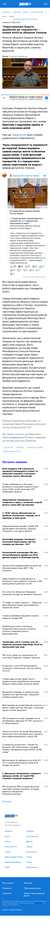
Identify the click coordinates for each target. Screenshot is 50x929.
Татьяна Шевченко (18, 56)
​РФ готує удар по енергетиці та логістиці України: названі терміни (21, 656)
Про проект (8, 883)
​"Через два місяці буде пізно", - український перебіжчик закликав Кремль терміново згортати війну (21, 681)
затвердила (16, 437)
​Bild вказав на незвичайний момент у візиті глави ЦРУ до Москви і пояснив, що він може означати (23, 707)
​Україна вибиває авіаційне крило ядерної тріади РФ (20, 617)
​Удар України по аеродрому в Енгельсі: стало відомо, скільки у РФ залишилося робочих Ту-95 (22, 581)
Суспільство (8, 447)
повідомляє (19, 134)
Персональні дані (32, 888)
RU (45, 4)
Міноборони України (35, 447)
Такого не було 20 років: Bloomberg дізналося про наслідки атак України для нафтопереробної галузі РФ (22, 734)
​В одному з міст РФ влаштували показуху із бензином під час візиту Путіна (21, 668)
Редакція (6, 888)
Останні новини (14, 462)
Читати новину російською (25, 19)
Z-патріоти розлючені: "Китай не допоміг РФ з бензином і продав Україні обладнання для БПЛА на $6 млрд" (22, 748)
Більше (7, 801)
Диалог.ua (38, 903)
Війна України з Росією (12, 451)
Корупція (20, 447)
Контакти (6, 893)
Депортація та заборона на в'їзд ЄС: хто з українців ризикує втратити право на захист (21, 762)
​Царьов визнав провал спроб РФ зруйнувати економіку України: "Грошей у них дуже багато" (20, 528)
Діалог (4, 16)
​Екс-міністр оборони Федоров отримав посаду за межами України (22, 593)
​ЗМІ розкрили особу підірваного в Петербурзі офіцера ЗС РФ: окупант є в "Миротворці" (22, 720)
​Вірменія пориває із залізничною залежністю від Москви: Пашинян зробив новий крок (20, 694)
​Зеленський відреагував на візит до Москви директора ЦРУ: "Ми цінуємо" (22, 568)
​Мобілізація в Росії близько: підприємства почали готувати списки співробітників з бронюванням (19, 630)
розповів (31, 420)
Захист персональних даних (34, 894)
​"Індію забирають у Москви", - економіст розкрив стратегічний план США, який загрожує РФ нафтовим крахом (20, 488)
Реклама (28, 883)
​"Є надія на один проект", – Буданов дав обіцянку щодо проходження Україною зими (21, 605)
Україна (11, 16)
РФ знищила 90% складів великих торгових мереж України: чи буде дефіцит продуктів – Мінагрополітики (20, 790)
